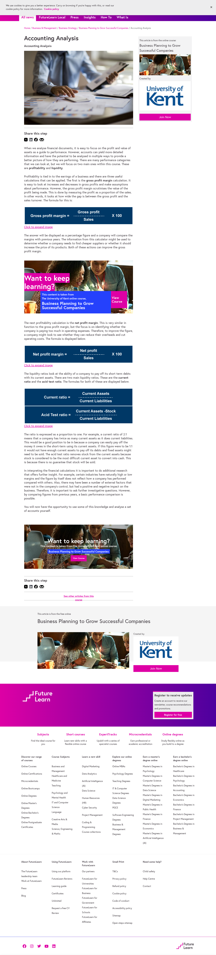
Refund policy (119, 886)
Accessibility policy (122, 908)
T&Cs (115, 871)
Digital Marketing (90, 766)
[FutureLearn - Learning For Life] (185, 945)
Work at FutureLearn (31, 880)
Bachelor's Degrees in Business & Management (183, 828)
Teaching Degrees (121, 781)
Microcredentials (29, 781)
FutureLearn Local (52, 17)
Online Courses (28, 766)
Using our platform (61, 871)
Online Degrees (29, 795)
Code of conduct (120, 900)
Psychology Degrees (122, 773)
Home (27, 28)
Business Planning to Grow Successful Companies (103, 28)
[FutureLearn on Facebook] (25, 946)
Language (56, 812)
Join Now (165, 117)
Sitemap (116, 915)
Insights (90, 17)
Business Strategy (68, 28)
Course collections (91, 831)
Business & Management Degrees (118, 829)
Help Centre (149, 878)
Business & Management (44, 28)
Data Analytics (89, 773)
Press (75, 17)
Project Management (92, 814)
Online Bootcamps (30, 788)
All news (27, 17)
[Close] (211, 7)
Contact (147, 886)
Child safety (149, 871)
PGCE (115, 807)
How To (106, 17)
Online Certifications (31, 773)
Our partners (88, 871)
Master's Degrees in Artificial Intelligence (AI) (153, 838)
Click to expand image (38, 227)
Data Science (88, 790)
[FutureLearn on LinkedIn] (53, 946)
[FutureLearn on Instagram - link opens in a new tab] (31, 946)
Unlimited (56, 900)
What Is (122, 17)
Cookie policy (119, 893)
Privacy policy (119, 878)
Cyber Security (89, 807)
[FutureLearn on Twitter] (39, 946)
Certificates (57, 893)
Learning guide (59, 886)
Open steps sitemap (122, 922)
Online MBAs (118, 766)
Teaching (56, 785)
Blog (23, 895)
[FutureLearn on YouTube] (46, 946)
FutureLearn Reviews (62, 878)
